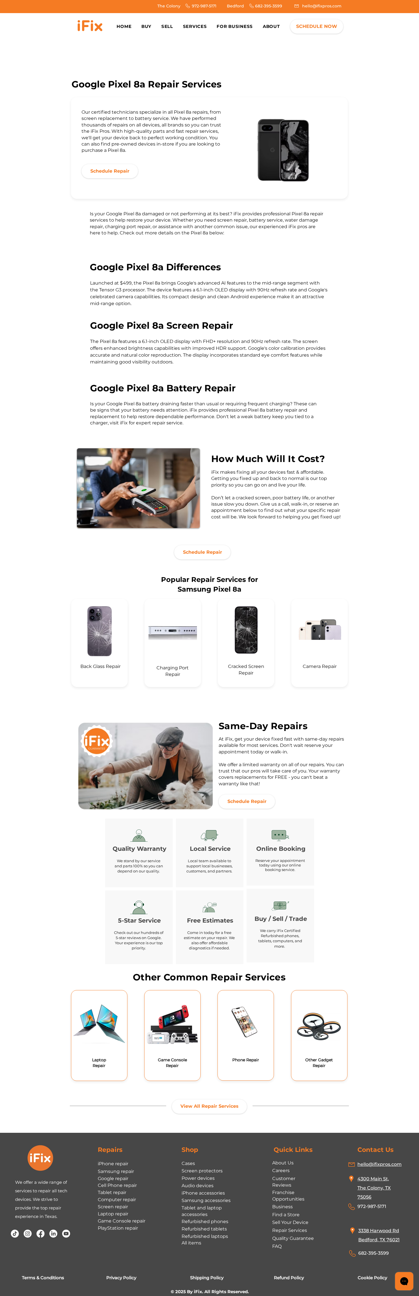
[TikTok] (15, 1234)
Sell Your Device (290, 1222)
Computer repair (117, 1199)
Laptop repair (113, 1214)
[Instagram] (28, 1234)
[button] (271, 26)
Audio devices (197, 1185)
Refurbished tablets (204, 1229)
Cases (188, 1163)
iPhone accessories (203, 1193)
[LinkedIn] (53, 1234)
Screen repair (113, 1206)
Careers (281, 1170)
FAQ (277, 1246)
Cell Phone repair (117, 1185)
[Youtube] (66, 1234)
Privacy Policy (121, 1277)
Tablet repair (112, 1192)
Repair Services (289, 1230)
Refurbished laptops (205, 1236)
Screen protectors (202, 1171)
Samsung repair (116, 1171)
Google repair (113, 1178)
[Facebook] (40, 1234)
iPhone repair (113, 1163)
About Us (283, 1163)
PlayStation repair (118, 1228)
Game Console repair (121, 1221)
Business (282, 1206)
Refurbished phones (205, 1221)
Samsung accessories (206, 1200)
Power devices (198, 1178)
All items (191, 1243)
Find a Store (286, 1214)
